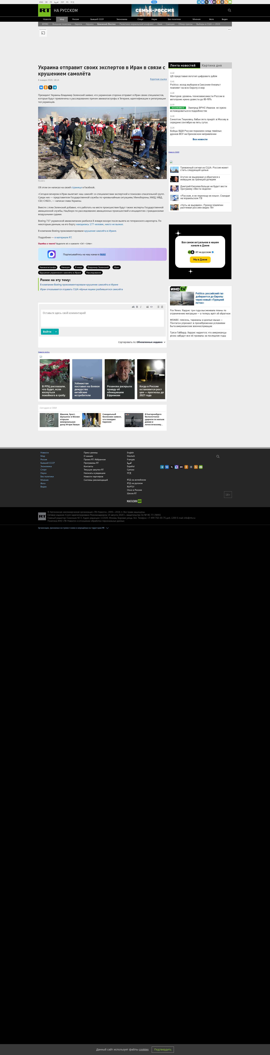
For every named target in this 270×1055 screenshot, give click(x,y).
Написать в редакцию (94, 472)
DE (46, 2)
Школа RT (132, 493)
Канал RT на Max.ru (210, 2)
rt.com (68, 514)
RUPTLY (130, 486)
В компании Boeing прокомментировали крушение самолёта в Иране (79, 284)
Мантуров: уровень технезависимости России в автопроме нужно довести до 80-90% (197, 97)
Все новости (200, 139)
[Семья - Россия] (154, 10)
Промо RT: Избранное (95, 459)
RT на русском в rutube (214, 2)
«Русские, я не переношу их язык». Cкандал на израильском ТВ (205, 196)
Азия (160, 23)
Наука (154, 19)
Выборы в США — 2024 (208, 23)
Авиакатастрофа (48, 267)
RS (67, 2)
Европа (78, 23)
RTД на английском (136, 479)
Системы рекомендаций (96, 479)
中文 (72, 2)
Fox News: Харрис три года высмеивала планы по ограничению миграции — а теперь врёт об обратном (200, 312)
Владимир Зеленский (98, 267)
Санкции (170, 23)
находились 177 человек (90, 224)
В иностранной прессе (179, 288)
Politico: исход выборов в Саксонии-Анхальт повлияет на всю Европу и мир (195, 86)
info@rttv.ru (189, 517)
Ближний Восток (106, 23)
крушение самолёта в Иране (100, 230)
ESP (62, 2)
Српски (130, 469)
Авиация (65, 267)
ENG (41, 2)
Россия (75, 19)
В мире (78, 267)
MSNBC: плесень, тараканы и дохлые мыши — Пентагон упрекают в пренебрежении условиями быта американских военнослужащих (197, 323)
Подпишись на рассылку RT (230, 2)
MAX (103, 254)
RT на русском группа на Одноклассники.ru (218, 2)
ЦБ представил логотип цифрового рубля (193, 76)
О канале (88, 455)
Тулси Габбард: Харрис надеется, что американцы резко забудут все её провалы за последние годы (198, 334)
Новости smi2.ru (44, 352)
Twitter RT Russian (206, 2)
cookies (144, 1049)
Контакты (88, 466)
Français (131, 459)
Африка (89, 23)
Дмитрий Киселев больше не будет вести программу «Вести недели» (203, 187)
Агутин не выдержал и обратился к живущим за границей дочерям (200, 178)
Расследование (93, 272)
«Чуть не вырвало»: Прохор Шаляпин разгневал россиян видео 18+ (201, 206)
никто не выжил (114, 224)
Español (130, 466)
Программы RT (91, 462)
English (130, 452)
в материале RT (63, 237)
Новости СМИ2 (173, 152)
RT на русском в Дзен (222, 2)
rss (226, 2)
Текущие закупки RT (94, 469)
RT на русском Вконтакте (203, 2)
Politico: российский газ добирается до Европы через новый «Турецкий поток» (210, 298)
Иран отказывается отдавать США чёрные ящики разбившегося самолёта (81, 289)
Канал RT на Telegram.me (199, 2)
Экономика (122, 19)
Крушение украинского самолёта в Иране (60, 272)
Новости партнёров (93, 476)
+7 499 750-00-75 (156, 517)
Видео (225, 19)
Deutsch (131, 456)
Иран (116, 267)
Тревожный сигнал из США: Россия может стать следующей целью (204, 168)
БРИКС (45, 23)
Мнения (196, 19)
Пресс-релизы (91, 452)
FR (51, 2)
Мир (62, 19)
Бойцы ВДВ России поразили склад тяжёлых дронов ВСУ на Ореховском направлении (196, 132)
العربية (56, 2)
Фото (211, 19)
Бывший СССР (97, 19)
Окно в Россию (134, 489)
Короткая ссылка (158, 78)
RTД (154, 2)
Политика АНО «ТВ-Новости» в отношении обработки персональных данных (86, 520)
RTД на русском (135, 483)
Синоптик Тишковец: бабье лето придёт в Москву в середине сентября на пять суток (199, 120)
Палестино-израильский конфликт (137, 23)
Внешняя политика (61, 23)
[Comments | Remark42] (102, 324)
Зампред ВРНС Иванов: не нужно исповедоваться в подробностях (198, 109)
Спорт (140, 19)
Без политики (174, 19)
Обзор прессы (185, 23)
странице (76, 187)
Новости (47, 19)
